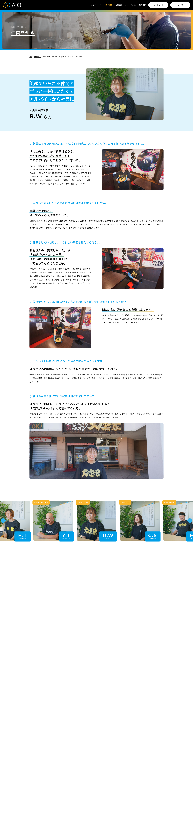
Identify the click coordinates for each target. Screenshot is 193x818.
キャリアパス (130, 5)
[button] (3, 520)
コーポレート (158, 5)
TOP (30, 57)
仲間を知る (108, 5)
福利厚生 (118, 5)
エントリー (180, 5)
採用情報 (142, 5)
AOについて (96, 5)
